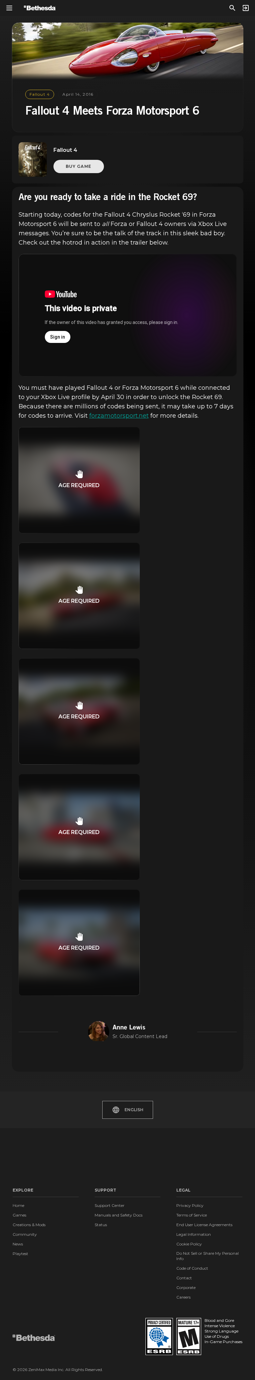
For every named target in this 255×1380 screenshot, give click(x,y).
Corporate (186, 1287)
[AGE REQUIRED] (79, 531)
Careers (183, 1297)
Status (101, 1224)
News (18, 1243)
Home (18, 1205)
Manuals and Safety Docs (118, 1215)
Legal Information (193, 1234)
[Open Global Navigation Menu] (9, 8)
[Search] (232, 8)
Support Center (110, 1205)
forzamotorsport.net (119, 415)
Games (19, 1215)
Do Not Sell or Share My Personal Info (207, 1256)
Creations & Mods (29, 1224)
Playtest (20, 1253)
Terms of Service (191, 1215)
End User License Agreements (204, 1224)
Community (25, 1234)
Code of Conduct (192, 1268)
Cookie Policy (189, 1243)
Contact (184, 1277)
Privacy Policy (190, 1205)
